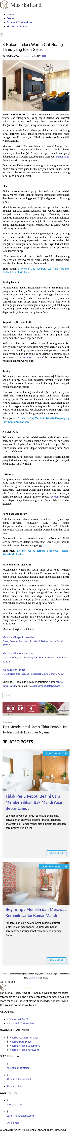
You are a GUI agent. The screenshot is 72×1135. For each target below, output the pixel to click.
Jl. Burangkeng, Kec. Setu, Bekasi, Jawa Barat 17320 (33, 673)
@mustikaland (15, 1086)
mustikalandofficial (18, 1068)
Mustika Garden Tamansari (24, 1037)
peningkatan (29, 357)
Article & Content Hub (20, 22)
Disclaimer (13, 1122)
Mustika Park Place (14, 669)
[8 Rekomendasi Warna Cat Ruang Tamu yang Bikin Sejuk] (36, 85)
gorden (55, 496)
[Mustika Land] (21, 4)
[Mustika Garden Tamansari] (36, 709)
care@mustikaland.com (46, 686)
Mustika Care (14, 1104)
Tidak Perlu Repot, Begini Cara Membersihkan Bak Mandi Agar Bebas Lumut (34, 802)
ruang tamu (62, 156)
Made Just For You (18, 26)
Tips (44, 56)
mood (40, 357)
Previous (35, 727)
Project (11, 18)
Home (10, 14)
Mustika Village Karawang (18, 653)
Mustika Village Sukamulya (18, 637)
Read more (56, 853)
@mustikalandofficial (19, 1079)
